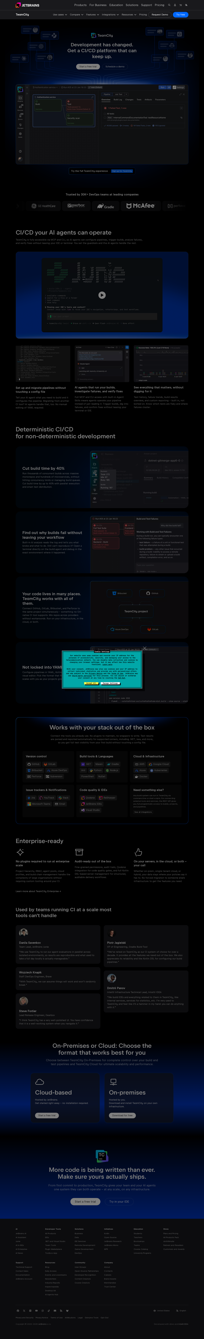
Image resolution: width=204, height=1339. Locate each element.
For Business (98, 5)
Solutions (132, 5)
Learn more (107, 664)
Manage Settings (110, 683)
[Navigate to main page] (27, 5)
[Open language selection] (186, 5)
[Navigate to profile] (175, 5)
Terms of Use (117, 673)
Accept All (91, 683)
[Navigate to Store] (180, 5)
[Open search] (169, 5)
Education (116, 5)
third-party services (82, 676)
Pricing (159, 5)
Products (80, 5)
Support (146, 5)
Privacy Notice (95, 673)
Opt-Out (121, 678)
